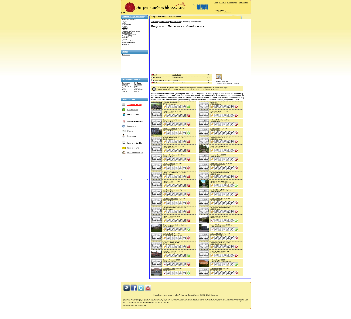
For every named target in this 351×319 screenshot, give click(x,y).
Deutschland (164, 22)
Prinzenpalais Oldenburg (171, 137)
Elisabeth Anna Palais (170, 146)
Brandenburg (126, 24)
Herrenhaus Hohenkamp (171, 207)
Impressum (243, 3)
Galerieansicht (133, 114)
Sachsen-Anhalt (127, 41)
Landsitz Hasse (168, 181)
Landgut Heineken (216, 172)
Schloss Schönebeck (170, 128)
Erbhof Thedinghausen (218, 225)
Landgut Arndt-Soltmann (171, 172)
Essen (124, 89)
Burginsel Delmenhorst (170, 102)
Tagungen (137, 88)
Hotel (136, 86)
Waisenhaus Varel (169, 269)
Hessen (124, 29)
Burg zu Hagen (168, 233)
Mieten (136, 91)
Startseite (154, 22)
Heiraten (125, 84)
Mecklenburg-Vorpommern (131, 31)
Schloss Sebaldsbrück (170, 155)
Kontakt (222, 3)
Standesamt (138, 84)
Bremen (124, 26)
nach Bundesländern (223, 12)
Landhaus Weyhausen (217, 163)
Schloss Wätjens (168, 111)
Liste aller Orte (133, 148)
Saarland (125, 37)
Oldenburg (175, 80)
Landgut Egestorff (169, 216)
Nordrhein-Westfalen (129, 34)
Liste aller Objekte (134, 143)
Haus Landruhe (215, 155)
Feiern (124, 88)
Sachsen (125, 39)
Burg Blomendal (168, 120)
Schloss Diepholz (216, 269)
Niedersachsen (127, 32)
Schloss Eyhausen (216, 242)
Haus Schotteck (215, 111)
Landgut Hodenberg (217, 207)
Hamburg (125, 28)
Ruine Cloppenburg (216, 233)
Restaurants (138, 89)
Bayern (124, 21)
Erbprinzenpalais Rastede (171, 225)
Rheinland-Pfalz (127, 36)
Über (216, 3)
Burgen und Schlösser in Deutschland (135, 305)
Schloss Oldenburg (216, 137)
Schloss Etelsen (168, 242)
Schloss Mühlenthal (216, 120)
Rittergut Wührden (216, 251)
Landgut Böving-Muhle (217, 190)
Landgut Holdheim (169, 163)
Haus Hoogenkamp (216, 198)
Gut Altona (213, 102)
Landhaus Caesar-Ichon (171, 190)
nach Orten (220, 10)
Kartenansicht (132, 110)
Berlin (124, 23)
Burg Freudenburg (216, 146)
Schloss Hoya (215, 260)
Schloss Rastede (216, 216)
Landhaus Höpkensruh (170, 198)
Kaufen (124, 91)
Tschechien (126, 55)
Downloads (131, 126)
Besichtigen (126, 83)
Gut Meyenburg (215, 181)
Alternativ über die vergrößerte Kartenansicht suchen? (228, 82)
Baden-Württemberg (128, 19)
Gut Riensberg (215, 128)
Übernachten (126, 86)
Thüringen (125, 44)
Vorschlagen (232, 3)
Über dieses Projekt (135, 153)
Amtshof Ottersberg (169, 251)
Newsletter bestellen (135, 121)
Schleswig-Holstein (128, 42)
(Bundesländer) (133, 17)
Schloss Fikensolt (169, 260)
